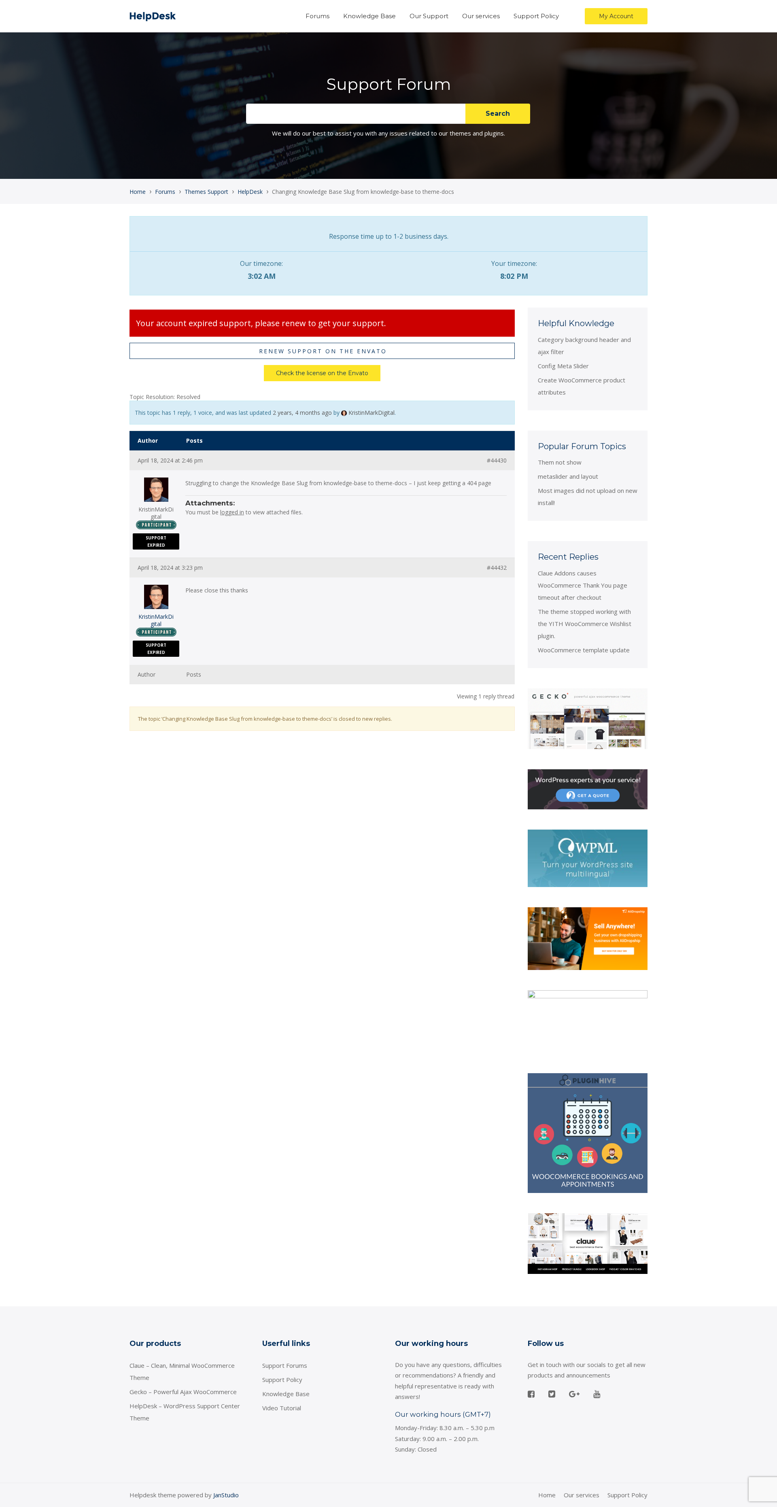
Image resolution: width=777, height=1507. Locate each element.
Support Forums (284, 1365)
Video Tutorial (281, 1408)
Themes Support (206, 191)
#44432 (497, 567)
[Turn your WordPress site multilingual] (588, 857)
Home (138, 191)
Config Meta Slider (563, 366)
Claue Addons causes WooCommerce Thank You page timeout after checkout (582, 585)
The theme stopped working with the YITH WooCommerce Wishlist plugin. (584, 623)
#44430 (497, 460)
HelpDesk (250, 191)
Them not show (560, 462)
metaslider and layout (568, 476)
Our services (481, 16)
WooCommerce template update (584, 650)
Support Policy (536, 16)
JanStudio (226, 1495)
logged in (232, 512)
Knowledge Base (369, 16)
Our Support (429, 16)
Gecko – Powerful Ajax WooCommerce (183, 1392)
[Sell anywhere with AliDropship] (588, 938)
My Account (616, 16)
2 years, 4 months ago (302, 412)
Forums (317, 16)
